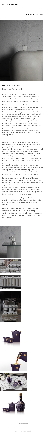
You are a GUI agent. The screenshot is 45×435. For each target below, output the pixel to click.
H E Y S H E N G (10, 4)
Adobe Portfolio (26, 431)
